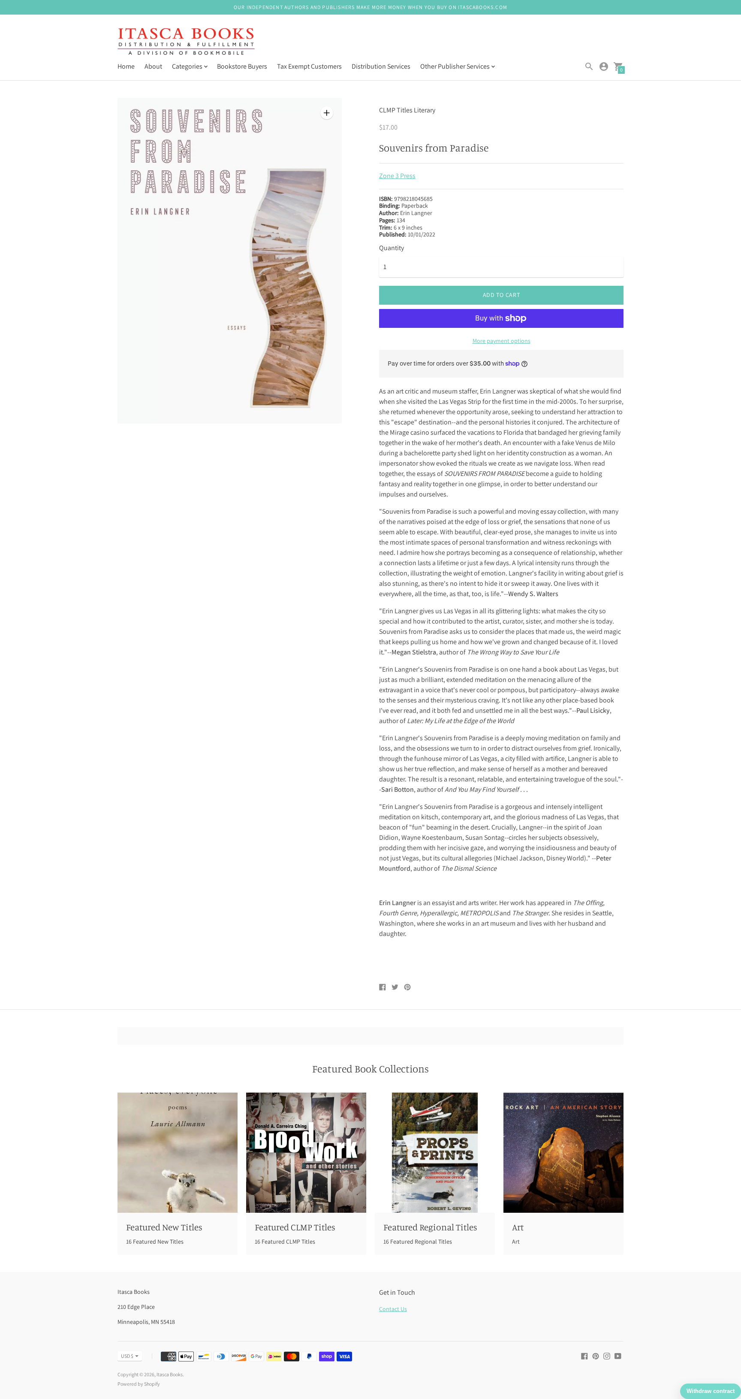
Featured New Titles (164, 1226)
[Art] (563, 1153)
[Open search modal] (589, 66)
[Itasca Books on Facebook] (584, 1355)
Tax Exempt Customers (309, 66)
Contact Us (393, 1309)
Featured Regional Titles (430, 1226)
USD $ (127, 1356)
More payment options (501, 341)
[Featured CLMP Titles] (306, 1153)
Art (518, 1226)
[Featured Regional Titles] (435, 1153)
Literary (424, 110)
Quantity (391, 248)
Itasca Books (170, 1374)
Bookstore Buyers (242, 66)
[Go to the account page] (604, 66)
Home (126, 66)
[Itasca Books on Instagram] (606, 1355)
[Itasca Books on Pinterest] (595, 1355)
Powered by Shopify (138, 1384)
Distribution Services (381, 66)
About (153, 66)
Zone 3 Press (397, 175)
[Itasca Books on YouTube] (617, 1355)
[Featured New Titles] (177, 1153)
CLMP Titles (396, 110)
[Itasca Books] (186, 42)
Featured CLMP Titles (295, 1226)
